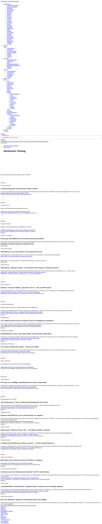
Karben (9, 24)
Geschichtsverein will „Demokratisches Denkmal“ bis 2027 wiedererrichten (20, 478)
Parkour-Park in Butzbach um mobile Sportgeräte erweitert (15, 211)
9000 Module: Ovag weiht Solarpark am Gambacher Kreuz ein (16, 256)
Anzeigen (3, 518)
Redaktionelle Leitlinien (7, 511)
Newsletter (13, 124)
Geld (11, 101)
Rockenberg (10, 38)
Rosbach (9, 39)
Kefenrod (9, 25)
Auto (11, 95)
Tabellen (9, 54)
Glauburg (9, 21)
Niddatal (9, 31)
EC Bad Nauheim (11, 51)
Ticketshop (45, 141)
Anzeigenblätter (15, 141)
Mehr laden (3, 507)
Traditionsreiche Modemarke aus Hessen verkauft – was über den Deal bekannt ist (21, 447)
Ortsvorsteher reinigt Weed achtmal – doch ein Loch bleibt (15, 351)
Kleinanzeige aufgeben (13, 64)
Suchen (3, 140)
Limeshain (9, 27)
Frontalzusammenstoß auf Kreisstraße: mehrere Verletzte (15, 193)
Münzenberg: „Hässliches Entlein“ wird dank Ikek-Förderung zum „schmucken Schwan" (23, 272)
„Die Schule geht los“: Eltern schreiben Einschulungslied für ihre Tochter (19, 406)
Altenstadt (9, 8)
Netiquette (12, 121)
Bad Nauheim (10, 9)
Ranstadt (9, 35)
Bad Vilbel (9, 11)
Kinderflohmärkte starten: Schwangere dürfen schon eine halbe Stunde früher (20, 338)
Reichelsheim (10, 37)
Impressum (13, 118)
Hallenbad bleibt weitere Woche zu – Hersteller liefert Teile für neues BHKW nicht (21, 312)
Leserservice (10, 74)
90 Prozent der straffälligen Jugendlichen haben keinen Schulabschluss (18, 387)
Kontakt (12, 117)
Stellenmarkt (10, 61)
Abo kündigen (4, 521)
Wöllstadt (9, 42)
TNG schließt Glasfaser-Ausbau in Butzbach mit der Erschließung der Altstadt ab (21, 325)
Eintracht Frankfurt (12, 52)
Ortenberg (9, 34)
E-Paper (25, 141)
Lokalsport (9, 49)
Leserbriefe (10, 75)
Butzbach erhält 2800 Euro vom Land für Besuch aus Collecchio (17, 421)
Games (12, 99)
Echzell (9, 15)
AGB (11, 122)
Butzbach (9, 14)
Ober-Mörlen (10, 32)
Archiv (21, 141)
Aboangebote (10, 72)
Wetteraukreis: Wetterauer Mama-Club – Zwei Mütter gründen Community (19, 434)
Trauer (8, 62)
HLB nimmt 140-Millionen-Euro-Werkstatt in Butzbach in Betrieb (17, 243)
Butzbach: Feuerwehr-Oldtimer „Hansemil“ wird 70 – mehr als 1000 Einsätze (20, 292)
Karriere (12, 104)
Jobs (2, 141)
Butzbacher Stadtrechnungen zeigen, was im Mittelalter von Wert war (18, 230)
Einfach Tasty (13, 98)
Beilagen (9, 67)
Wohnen (12, 107)
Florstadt (9, 17)
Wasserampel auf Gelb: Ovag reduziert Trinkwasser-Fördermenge (17, 367)
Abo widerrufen (5, 522)
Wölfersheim (10, 41)
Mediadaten (4, 517)
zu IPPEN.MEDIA (38, 141)
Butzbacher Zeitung (12, 7)
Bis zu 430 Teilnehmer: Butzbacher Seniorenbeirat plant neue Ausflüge (18, 505)
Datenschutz (13, 119)
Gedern (9, 19)
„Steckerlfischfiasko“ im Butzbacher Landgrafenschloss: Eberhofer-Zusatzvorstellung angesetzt (25, 491)
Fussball (9, 55)
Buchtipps (12, 97)
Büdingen (9, 12)
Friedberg (9, 18)
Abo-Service (30, 141)
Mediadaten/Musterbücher (13, 65)
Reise (11, 105)
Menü (2, 134)
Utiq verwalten (4, 514)
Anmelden (8, 141)
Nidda (8, 29)
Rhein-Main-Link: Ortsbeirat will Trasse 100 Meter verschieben (17, 463)
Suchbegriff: (5, 137)
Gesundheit (13, 102)
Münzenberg (10, 28)
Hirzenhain (10, 22)
